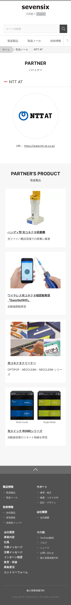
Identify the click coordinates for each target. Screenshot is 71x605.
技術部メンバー (14, 522)
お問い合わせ (47, 552)
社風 (6, 542)
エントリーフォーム (16, 572)
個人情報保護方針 (49, 557)
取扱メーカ (34, 40)
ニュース (44, 547)
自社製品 (10, 512)
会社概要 (44, 517)
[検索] (63, 29)
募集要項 (9, 567)
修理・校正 (45, 492)
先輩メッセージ (13, 552)
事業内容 (9, 537)
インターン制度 (13, 557)
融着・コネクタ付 (49, 497)
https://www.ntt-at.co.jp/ (39, 145)
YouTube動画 (47, 537)
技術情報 (55, 40)
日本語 (29, 13)
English (41, 13)
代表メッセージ (13, 547)
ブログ (43, 542)
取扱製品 (13, 40)
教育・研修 (10, 562)
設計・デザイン (48, 502)
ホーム (6, 49)
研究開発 (10, 517)
